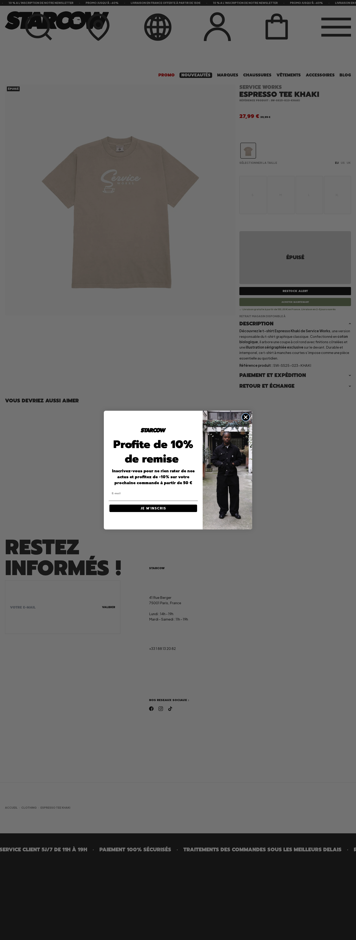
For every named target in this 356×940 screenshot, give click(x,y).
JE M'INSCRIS (153, 508)
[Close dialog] (245, 417)
